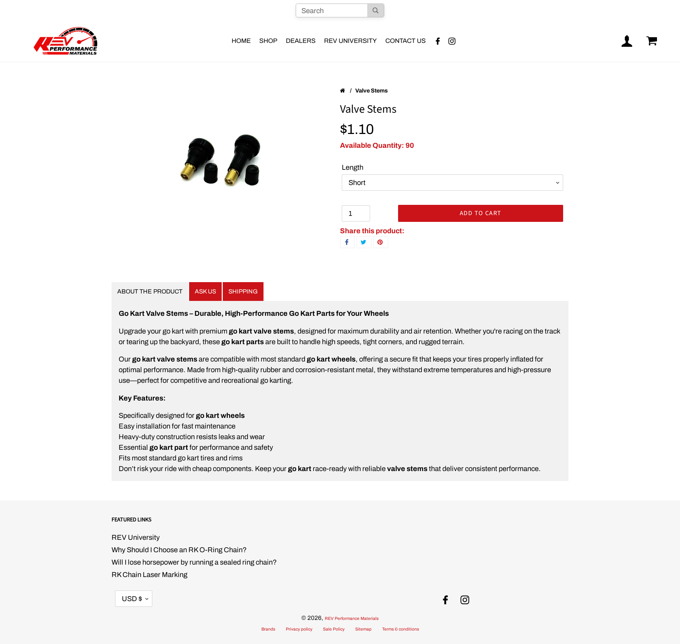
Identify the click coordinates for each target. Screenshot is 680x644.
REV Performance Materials (352, 618)
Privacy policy (299, 629)
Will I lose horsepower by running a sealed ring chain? (194, 562)
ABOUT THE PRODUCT (149, 291)
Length (352, 167)
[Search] (375, 10)
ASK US (205, 291)
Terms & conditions (400, 629)
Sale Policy (334, 629)
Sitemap (363, 629)
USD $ (132, 599)
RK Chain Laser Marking (149, 574)
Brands (268, 629)
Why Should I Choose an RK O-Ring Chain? (179, 550)
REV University (136, 537)
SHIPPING (243, 291)
